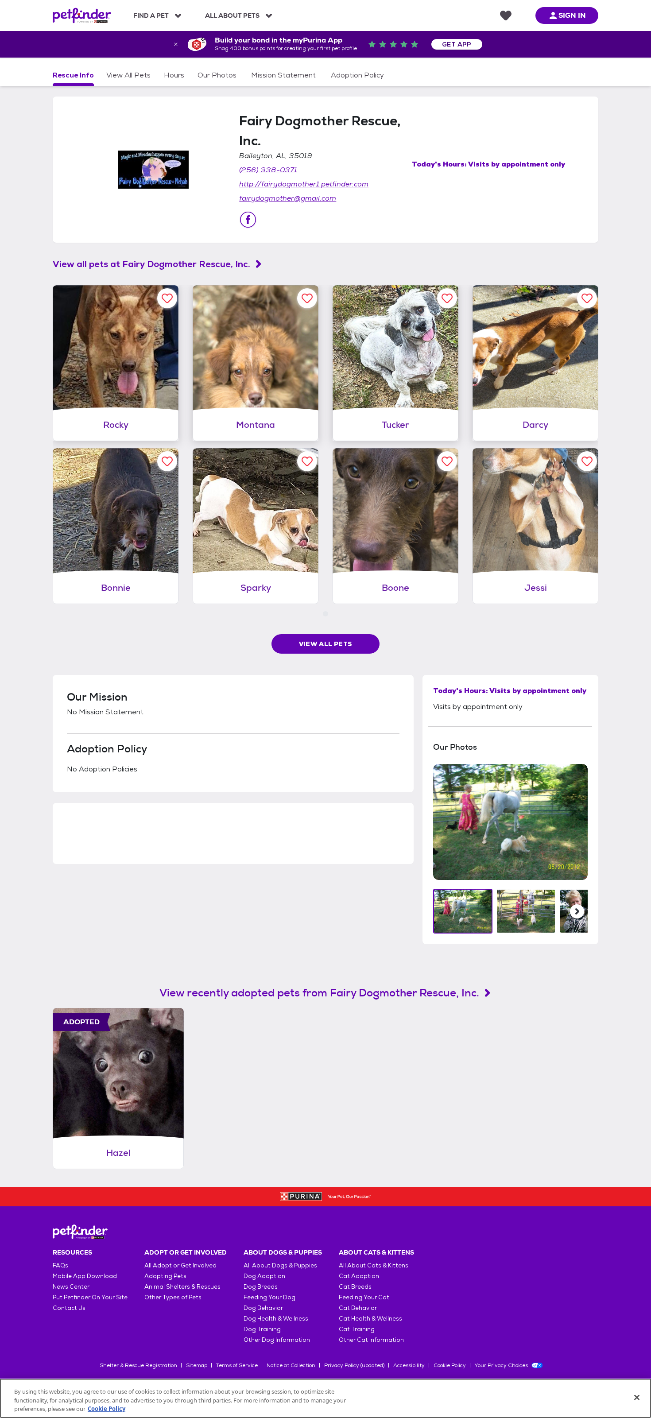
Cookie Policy (450, 1365)
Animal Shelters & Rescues (182, 1286)
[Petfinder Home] (82, 15)
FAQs (60, 1265)
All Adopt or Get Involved (180, 1265)
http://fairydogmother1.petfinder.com (303, 184)
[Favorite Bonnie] (167, 461)
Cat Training (357, 1329)
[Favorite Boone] (447, 461)
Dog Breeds (261, 1286)
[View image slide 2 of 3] (526, 911)
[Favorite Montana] (307, 298)
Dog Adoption (264, 1276)
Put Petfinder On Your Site (90, 1297)
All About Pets (232, 15)
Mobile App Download (85, 1276)
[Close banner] (176, 44)
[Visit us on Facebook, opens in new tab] (248, 220)
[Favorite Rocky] (167, 298)
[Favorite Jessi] (587, 461)
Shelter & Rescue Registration (138, 1365)
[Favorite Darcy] (587, 298)
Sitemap (196, 1365)
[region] (325, 1398)
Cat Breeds (355, 1286)
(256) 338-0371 (268, 169)
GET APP (457, 44)
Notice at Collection (291, 1365)
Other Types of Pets (173, 1297)
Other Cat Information (371, 1340)
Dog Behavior (263, 1308)
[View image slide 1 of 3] (463, 911)
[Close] (637, 1397)
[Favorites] (505, 15)
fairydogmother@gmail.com (287, 198)
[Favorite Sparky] (307, 461)
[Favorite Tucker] (447, 298)
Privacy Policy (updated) (354, 1365)
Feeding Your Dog (269, 1297)
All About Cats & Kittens (373, 1265)
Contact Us (69, 1308)
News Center (71, 1286)
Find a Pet (151, 15)
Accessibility (409, 1365)
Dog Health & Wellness (276, 1318)
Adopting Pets (165, 1276)
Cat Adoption (359, 1276)
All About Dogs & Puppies (280, 1265)
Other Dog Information (277, 1340)
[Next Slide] (577, 911)
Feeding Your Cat (364, 1297)
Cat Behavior (358, 1308)
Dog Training (262, 1329)
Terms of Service (237, 1365)
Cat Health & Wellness (370, 1318)
